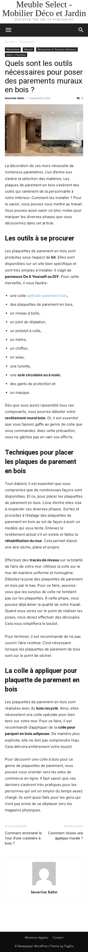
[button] (8, 30)
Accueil (10, 42)
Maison (28, 49)
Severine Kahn (14, 98)
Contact (58, 937)
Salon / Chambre (16, 54)
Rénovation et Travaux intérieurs (57, 49)
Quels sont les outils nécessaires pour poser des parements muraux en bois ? (44, 76)
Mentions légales (36, 937)
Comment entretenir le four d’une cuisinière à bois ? (23, 838)
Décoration (26, 42)
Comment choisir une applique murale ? (65, 835)
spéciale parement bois (47, 295)
